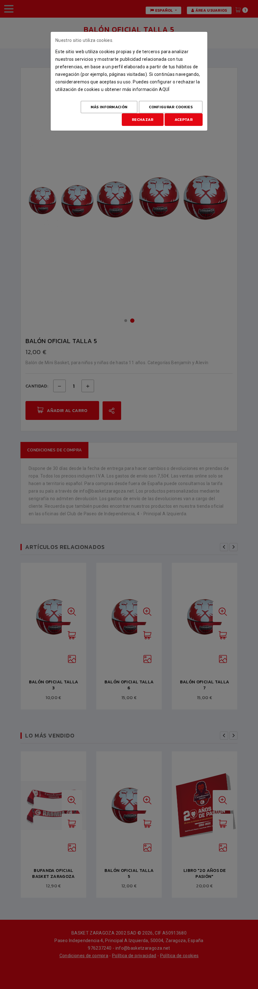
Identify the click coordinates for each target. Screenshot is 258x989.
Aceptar (184, 119)
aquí (164, 89)
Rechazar (142, 119)
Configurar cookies (171, 107)
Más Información (109, 107)
